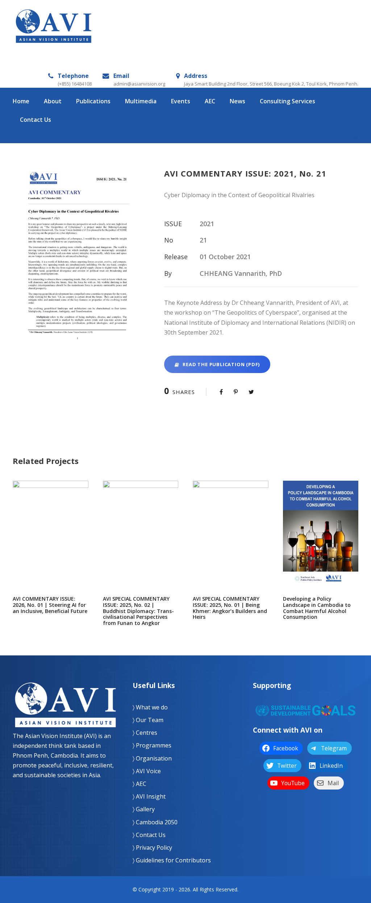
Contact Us (35, 120)
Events (180, 101)
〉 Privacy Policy (152, 848)
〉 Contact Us (149, 835)
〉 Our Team (148, 720)
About (53, 101)
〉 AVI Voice (147, 771)
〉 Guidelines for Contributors (172, 860)
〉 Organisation (152, 758)
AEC (210, 101)
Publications (93, 101)
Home (21, 101)
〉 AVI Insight (149, 796)
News (237, 101)
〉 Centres (145, 733)
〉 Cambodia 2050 (155, 822)
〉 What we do (150, 707)
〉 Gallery (144, 809)
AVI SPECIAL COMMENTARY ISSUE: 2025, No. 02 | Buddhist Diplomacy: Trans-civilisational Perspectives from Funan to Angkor (140, 541)
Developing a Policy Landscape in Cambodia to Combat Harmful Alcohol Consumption (320, 540)
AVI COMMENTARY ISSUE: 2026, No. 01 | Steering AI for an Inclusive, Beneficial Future (50, 541)
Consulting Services (287, 101)
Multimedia (141, 101)
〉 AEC (139, 784)
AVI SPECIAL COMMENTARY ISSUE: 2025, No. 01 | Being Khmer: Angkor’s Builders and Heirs (231, 540)
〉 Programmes (152, 745)
